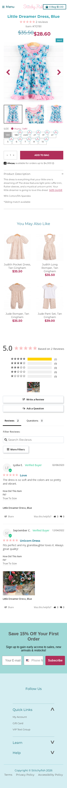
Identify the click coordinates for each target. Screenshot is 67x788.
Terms (8, 774)
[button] (56, 516)
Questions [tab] (32, 420)
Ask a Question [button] (35, 408)
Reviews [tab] (9, 420)
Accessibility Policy (50, 774)
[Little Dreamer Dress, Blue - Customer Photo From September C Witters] (33, 387)
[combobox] (27, 660)
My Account (20, 716)
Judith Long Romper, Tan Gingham (50, 268)
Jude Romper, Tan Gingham (17, 315)
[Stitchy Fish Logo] (33, 7)
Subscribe (55, 660)
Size (15, 128)
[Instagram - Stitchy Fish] (33, 696)
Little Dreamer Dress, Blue (17, 507)
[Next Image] (59, 72)
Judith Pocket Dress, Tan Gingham (17, 266)
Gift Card (18, 723)
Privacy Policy (25, 774)
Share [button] (10, 516)
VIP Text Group (21, 729)
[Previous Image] (8, 72)
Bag (56, 6)
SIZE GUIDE (55, 190)
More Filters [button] (17, 449)
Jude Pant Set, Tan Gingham (50, 315)
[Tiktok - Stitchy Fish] (41, 696)
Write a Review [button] (35, 399)
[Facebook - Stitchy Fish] (25, 696)
